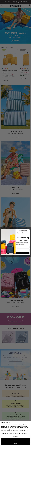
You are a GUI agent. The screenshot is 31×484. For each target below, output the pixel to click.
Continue (23, 252)
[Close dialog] (29, 229)
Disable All (15, 440)
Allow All (15, 443)
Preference (15, 436)
